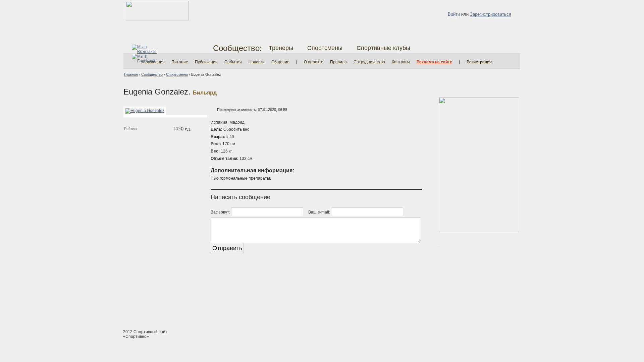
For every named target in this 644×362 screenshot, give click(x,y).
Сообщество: (237, 48)
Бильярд (205, 93)
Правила (338, 62)
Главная (131, 74)
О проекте (313, 62)
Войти (454, 14)
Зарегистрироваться (490, 14)
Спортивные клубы (383, 48)
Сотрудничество (369, 62)
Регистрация (479, 62)
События (233, 62)
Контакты (401, 62)
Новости (257, 62)
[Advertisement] (322, 299)
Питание (179, 62)
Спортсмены (324, 48)
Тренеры (281, 48)
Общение (280, 62)
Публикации (206, 62)
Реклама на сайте (434, 62)
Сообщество (152, 74)
